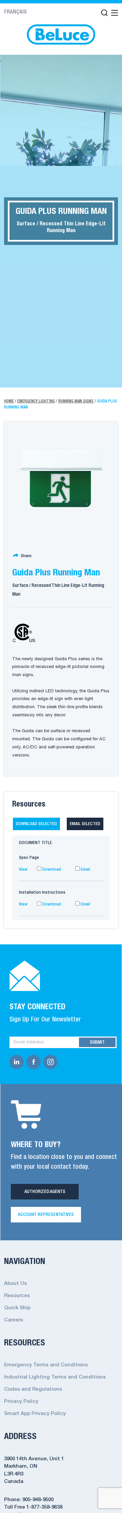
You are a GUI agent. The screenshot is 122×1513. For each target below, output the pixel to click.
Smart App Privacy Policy (35, 1413)
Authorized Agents (44, 1192)
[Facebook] (34, 1062)
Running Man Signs (76, 401)
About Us (15, 1283)
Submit (97, 1042)
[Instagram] (51, 1062)
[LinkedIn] (17, 1062)
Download (51, 869)
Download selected (36, 824)
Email (85, 869)
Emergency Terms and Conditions (46, 1365)
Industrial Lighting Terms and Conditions (55, 1377)
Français (15, 12)
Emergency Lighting (36, 401)
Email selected (85, 824)
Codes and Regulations (33, 1389)
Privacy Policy (21, 1401)
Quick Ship (17, 1308)
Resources (17, 1295)
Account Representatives (46, 1215)
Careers (13, 1320)
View (23, 869)
